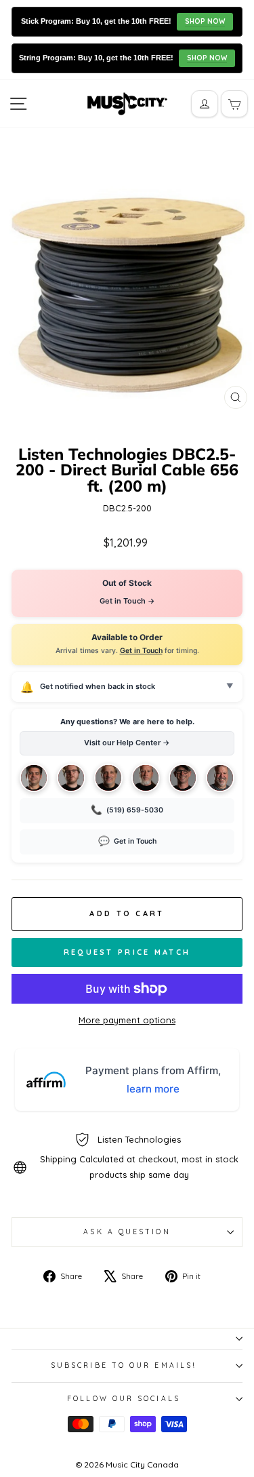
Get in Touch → (127, 601)
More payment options (127, 1020)
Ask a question (126, 1231)
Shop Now (205, 21)
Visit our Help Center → (127, 742)
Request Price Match (127, 952)
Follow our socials (123, 1398)
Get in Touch (141, 650)
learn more (153, 1088)
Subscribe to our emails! (123, 1365)
